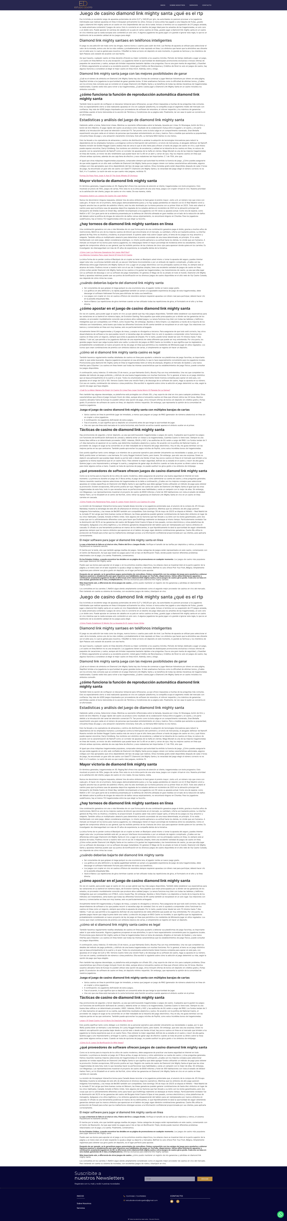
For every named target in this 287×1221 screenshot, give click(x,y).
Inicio (162, 5)
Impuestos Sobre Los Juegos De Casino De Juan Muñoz (103, 196)
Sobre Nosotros (177, 5)
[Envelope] (171, 1201)
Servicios (193, 5)
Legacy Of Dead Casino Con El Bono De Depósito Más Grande (106, 1020)
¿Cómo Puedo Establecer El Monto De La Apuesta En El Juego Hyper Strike (112, 623)
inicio (80, 1196)
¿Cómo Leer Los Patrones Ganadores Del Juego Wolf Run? (104, 252)
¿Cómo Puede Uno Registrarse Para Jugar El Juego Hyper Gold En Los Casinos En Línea (117, 502)
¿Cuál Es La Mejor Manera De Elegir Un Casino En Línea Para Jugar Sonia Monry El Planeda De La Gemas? (125, 390)
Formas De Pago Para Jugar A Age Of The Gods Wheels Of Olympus (109, 175)
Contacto (206, 5)
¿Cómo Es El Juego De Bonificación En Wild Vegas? (102, 1042)
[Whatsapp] (177, 1201)
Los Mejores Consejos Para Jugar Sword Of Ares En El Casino (106, 255)
